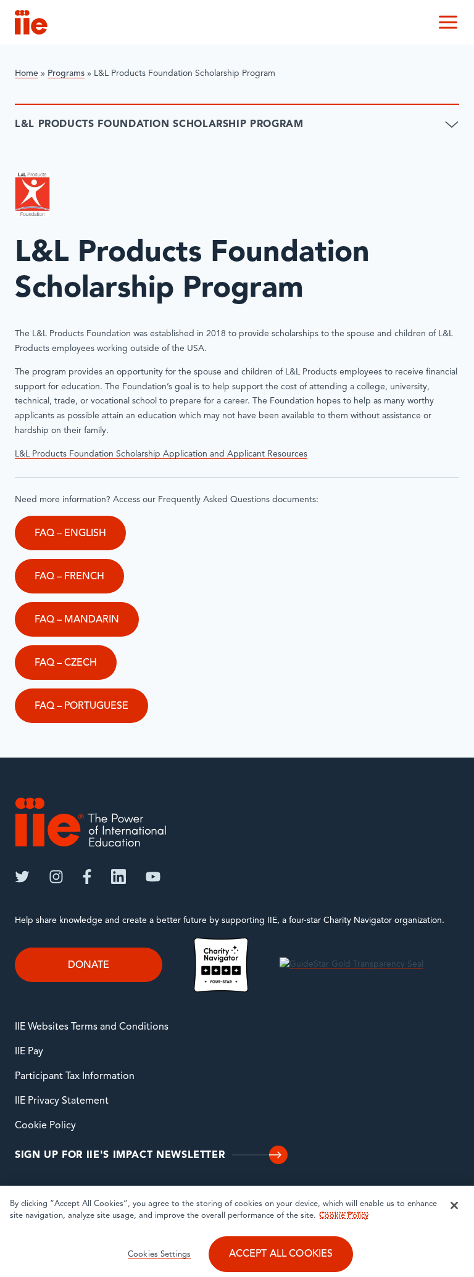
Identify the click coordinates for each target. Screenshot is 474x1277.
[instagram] (56, 876)
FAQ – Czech (66, 663)
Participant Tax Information (75, 1076)
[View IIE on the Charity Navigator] (221, 964)
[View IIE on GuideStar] (351, 964)
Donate (88, 965)
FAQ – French (69, 577)
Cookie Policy (45, 1126)
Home (26, 73)
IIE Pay (29, 1052)
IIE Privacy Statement (62, 1101)
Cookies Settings (159, 1254)
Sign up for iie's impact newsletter (120, 1155)
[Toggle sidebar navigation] (451, 124)
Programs (66, 73)
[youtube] (153, 876)
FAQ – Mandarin (77, 620)
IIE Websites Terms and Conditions (91, 1027)
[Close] (454, 1205)
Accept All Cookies (281, 1254)
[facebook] (87, 876)
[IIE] (91, 822)
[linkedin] (118, 876)
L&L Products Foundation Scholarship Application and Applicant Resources (161, 454)
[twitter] (22, 876)
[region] (237, 1231)
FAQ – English (70, 534)
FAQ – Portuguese (81, 706)
